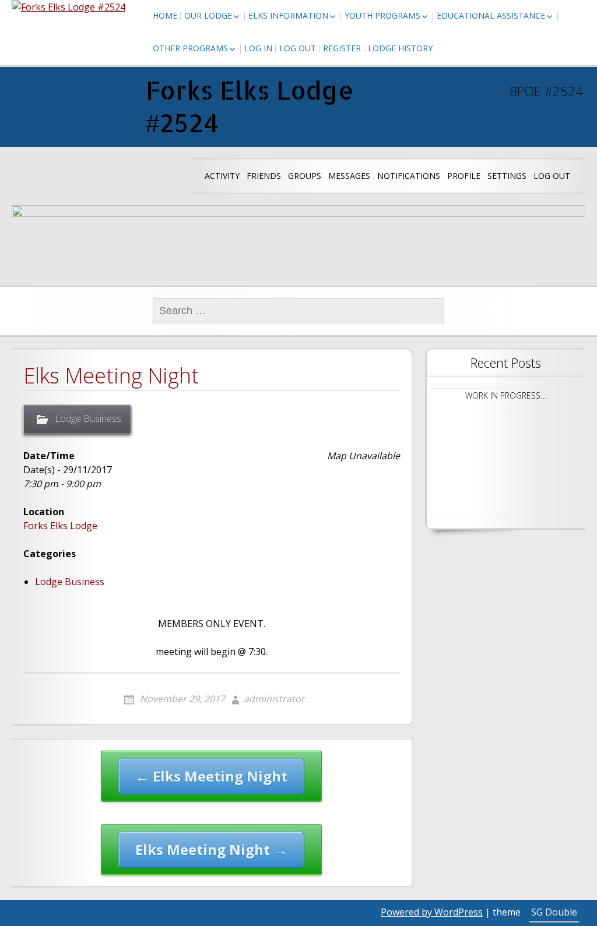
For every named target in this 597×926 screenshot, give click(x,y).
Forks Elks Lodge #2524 (250, 106)
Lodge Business (88, 418)
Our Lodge (208, 15)
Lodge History (400, 48)
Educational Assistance (491, 15)
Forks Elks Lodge (60, 525)
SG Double (554, 912)
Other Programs (190, 48)
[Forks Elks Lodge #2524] (68, 7)
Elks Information (288, 15)
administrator (274, 698)
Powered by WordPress (432, 912)
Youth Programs (382, 15)
